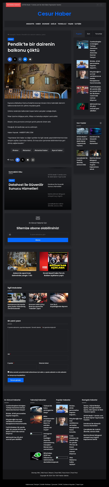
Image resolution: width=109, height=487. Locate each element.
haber (16, 150)
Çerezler (54, 484)
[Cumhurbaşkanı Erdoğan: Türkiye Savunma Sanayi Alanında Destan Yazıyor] (82, 45)
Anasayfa (30, 24)
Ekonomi (45, 24)
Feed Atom (66, 473)
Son (88, 34)
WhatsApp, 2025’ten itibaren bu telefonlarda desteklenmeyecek (51, 457)
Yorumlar (98, 34)
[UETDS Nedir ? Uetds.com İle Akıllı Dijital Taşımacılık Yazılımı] (82, 131)
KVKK (60, 484)
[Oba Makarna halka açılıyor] (62, 461)
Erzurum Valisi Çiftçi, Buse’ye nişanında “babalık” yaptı (37, 306)
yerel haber (58, 150)
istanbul (27, 150)
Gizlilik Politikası (45, 484)
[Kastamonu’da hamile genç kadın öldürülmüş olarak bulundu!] (17, 297)
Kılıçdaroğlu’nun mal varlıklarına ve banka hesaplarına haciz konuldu (75, 425)
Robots (51, 473)
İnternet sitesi (44, 363)
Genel (19, 34)
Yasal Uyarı (79, 484)
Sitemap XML (35, 473)
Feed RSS (58, 473)
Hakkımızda (29, 484)
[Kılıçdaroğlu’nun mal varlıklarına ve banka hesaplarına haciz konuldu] (82, 75)
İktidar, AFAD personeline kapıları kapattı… (95, 64)
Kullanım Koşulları (69, 484)
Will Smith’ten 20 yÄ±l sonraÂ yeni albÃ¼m (95, 107)
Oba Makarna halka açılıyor (72, 461)
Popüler (79, 34)
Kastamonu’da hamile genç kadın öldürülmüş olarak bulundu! (16, 306)
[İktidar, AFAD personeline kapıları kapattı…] (82, 64)
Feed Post (74, 473)
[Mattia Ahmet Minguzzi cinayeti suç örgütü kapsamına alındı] (95, 153)
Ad (9, 354)
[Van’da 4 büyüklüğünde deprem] (59, 297)
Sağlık (53, 24)
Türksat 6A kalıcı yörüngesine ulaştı (48, 409)
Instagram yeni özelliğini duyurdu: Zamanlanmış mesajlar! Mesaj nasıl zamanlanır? (49, 441)
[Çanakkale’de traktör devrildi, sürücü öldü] (82, 153)
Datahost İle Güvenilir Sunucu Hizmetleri (26, 186)
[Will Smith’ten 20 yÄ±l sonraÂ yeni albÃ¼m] (82, 106)
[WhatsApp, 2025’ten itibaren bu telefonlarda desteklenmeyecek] (36, 456)
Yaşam (70, 24)
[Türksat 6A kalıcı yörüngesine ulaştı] (36, 409)
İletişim (78, 24)
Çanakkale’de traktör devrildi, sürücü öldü (82, 161)
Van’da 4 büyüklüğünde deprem (59, 305)
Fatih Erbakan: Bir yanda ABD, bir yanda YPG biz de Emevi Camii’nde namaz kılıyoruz (95, 93)
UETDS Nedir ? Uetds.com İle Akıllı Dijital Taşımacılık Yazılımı (41, 5)
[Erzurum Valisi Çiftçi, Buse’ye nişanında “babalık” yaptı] (38, 297)
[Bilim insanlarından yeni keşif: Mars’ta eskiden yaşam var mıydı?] (36, 419)
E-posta (11, 363)
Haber (38, 24)
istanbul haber (42, 150)
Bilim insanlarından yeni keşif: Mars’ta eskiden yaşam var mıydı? (49, 423)
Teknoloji (62, 24)
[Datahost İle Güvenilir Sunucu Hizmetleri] (95, 131)
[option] (38, 188)
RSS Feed (44, 473)
